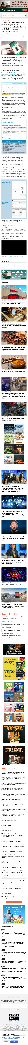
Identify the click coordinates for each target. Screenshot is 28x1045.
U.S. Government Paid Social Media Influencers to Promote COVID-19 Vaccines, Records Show (13, 850)
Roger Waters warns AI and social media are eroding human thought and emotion (13, 784)
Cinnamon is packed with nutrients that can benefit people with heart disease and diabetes (13, 349)
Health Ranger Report (7, 926)
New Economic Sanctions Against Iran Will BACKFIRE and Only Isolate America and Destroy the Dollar (12, 988)
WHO (2, 37)
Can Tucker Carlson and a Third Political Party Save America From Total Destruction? (13, 962)
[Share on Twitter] (7, 34)
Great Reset (9, 230)
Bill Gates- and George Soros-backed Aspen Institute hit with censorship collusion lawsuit (12, 562)
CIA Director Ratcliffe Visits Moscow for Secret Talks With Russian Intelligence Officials (12, 773)
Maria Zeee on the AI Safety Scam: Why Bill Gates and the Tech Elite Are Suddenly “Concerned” (13, 871)
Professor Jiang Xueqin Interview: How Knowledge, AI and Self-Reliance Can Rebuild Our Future (13, 979)
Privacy (8, 1025)
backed (15, 221)
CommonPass (7, 221)
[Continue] (25, 1006)
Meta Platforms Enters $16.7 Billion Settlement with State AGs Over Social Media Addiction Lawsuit (12, 789)
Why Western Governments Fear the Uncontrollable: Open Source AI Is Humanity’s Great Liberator (12, 835)
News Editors (9, 31)
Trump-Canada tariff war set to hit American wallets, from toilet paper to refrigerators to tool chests (12, 856)
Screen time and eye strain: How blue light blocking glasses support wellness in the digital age (13, 887)
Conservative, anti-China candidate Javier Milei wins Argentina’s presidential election (13, 325)
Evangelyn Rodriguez (11, 369)
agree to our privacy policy (11, 1038)
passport (9, 36)
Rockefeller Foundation (16, 36)
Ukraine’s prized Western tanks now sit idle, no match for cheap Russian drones (12, 819)
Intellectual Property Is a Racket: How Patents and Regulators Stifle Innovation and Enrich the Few (13, 845)
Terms (11, 1025)
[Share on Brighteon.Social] (2, 34)
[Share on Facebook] (5, 34)
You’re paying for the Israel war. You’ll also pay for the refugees (12, 419)
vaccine (23, 36)
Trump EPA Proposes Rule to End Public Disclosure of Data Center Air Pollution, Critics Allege (13, 840)
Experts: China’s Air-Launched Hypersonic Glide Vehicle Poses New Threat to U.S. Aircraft (12, 814)
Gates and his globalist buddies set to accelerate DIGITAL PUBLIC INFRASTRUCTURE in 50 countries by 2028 (12, 514)
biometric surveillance (10, 234)
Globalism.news (19, 256)
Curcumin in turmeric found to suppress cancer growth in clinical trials (13, 372)
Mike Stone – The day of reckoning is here (13, 584)
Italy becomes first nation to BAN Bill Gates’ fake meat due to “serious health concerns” (13, 538)
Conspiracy (7, 20)
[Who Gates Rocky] (14, 247)
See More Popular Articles (14, 902)
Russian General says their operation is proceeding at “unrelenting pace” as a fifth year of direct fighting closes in (13, 778)
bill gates (5, 36)
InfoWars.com (22, 65)
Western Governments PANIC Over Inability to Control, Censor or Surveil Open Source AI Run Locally (13, 954)
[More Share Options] (9, 34)
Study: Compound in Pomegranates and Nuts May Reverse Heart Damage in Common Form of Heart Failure (13, 882)
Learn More (6, 1041)
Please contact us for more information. (9, 637)
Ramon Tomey (9, 300)
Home (2, 20)
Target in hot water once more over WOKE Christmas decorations (12, 302)
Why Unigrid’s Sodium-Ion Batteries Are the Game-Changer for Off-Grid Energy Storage (13, 795)
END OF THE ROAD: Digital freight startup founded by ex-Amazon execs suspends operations (12, 606)
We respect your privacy (14, 1009)
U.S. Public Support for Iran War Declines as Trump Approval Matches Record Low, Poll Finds (13, 866)
